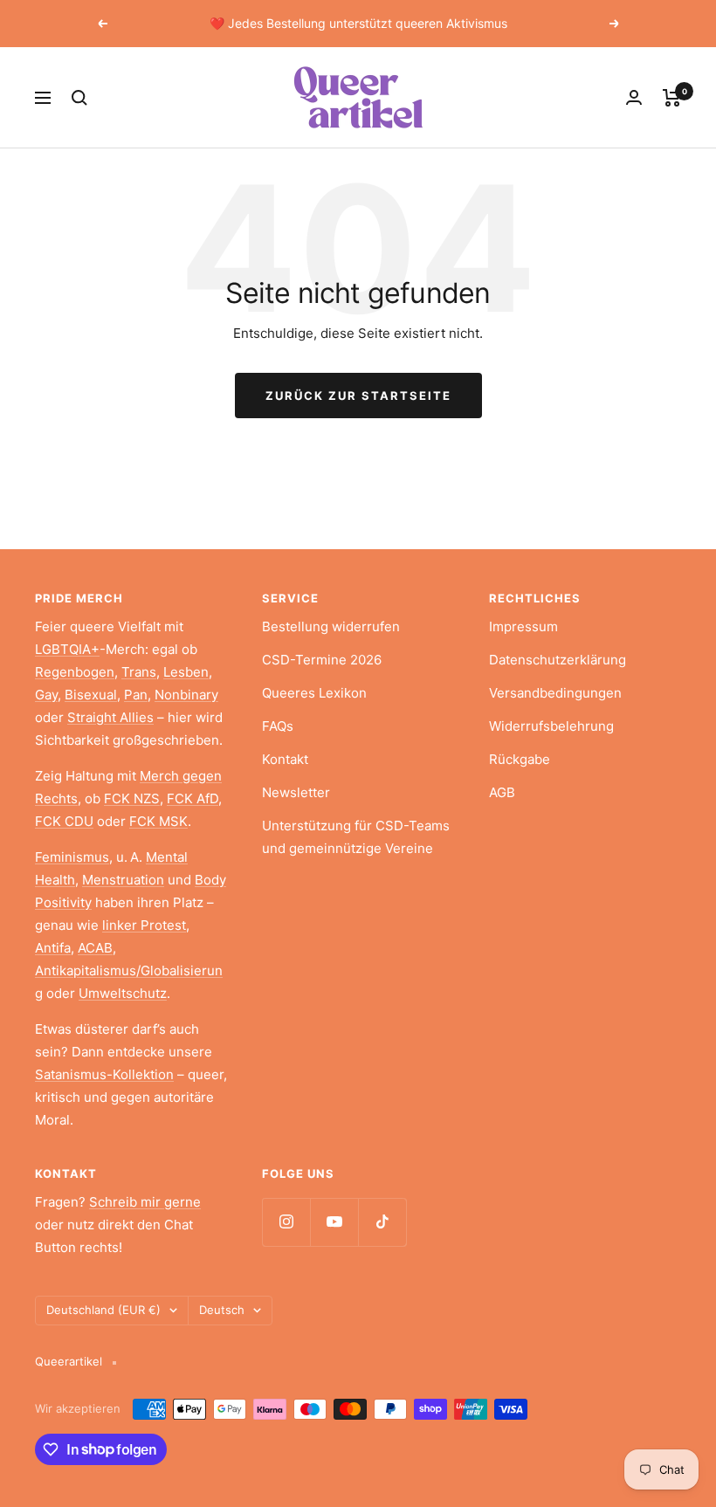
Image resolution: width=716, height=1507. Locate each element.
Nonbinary (186, 694)
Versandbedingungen (555, 693)
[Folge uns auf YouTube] (334, 1222)
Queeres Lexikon (314, 693)
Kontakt (285, 759)
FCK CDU (64, 821)
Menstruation (123, 879)
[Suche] (79, 98)
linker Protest (144, 925)
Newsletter (296, 792)
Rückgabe (519, 759)
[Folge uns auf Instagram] (286, 1222)
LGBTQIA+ (67, 649)
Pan (136, 694)
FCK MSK (158, 821)
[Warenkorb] (672, 98)
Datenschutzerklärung (557, 659)
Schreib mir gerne (145, 1202)
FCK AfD (192, 798)
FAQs (277, 726)
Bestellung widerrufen (331, 626)
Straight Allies (110, 717)
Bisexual (91, 694)
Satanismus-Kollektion (104, 1074)
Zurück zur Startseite (358, 396)
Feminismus (72, 857)
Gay (46, 694)
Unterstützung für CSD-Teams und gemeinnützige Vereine (356, 837)
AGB (502, 792)
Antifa (53, 947)
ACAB (95, 947)
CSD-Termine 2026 (322, 659)
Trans (138, 672)
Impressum (523, 626)
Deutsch (221, 1310)
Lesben (186, 672)
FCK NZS (132, 798)
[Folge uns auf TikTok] (382, 1222)
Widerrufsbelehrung (551, 726)
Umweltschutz (123, 993)
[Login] (634, 97)
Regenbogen (74, 672)
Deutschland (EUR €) (103, 1310)
